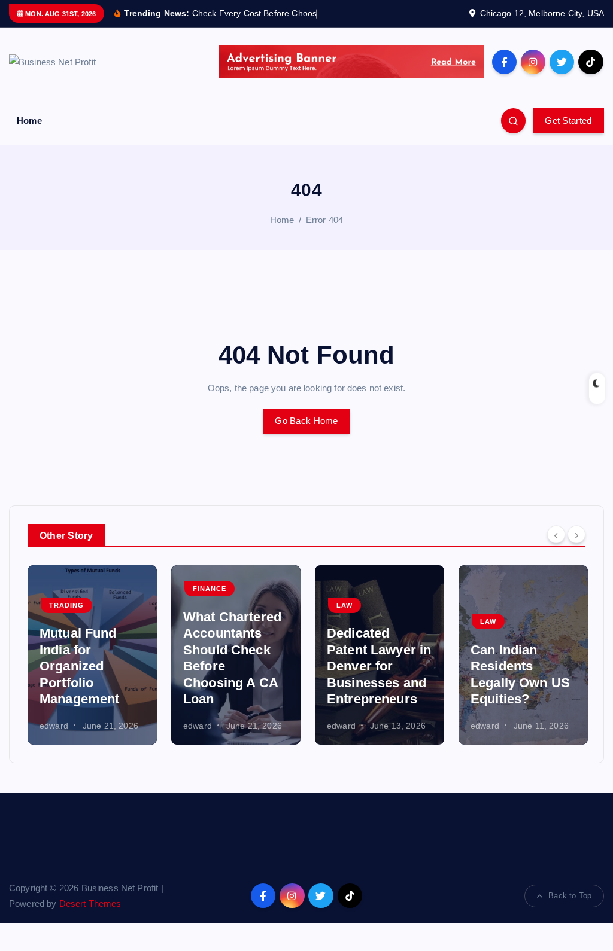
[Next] (576, 535)
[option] (92, 655)
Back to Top (569, 895)
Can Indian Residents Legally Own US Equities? (520, 674)
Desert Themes (90, 903)
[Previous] (556, 535)
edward (54, 725)
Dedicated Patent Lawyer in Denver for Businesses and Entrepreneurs (379, 666)
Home (29, 120)
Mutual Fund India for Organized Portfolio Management (80, 666)
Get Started (568, 120)
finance (209, 588)
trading (66, 605)
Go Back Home (306, 421)
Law (344, 605)
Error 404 (324, 220)
